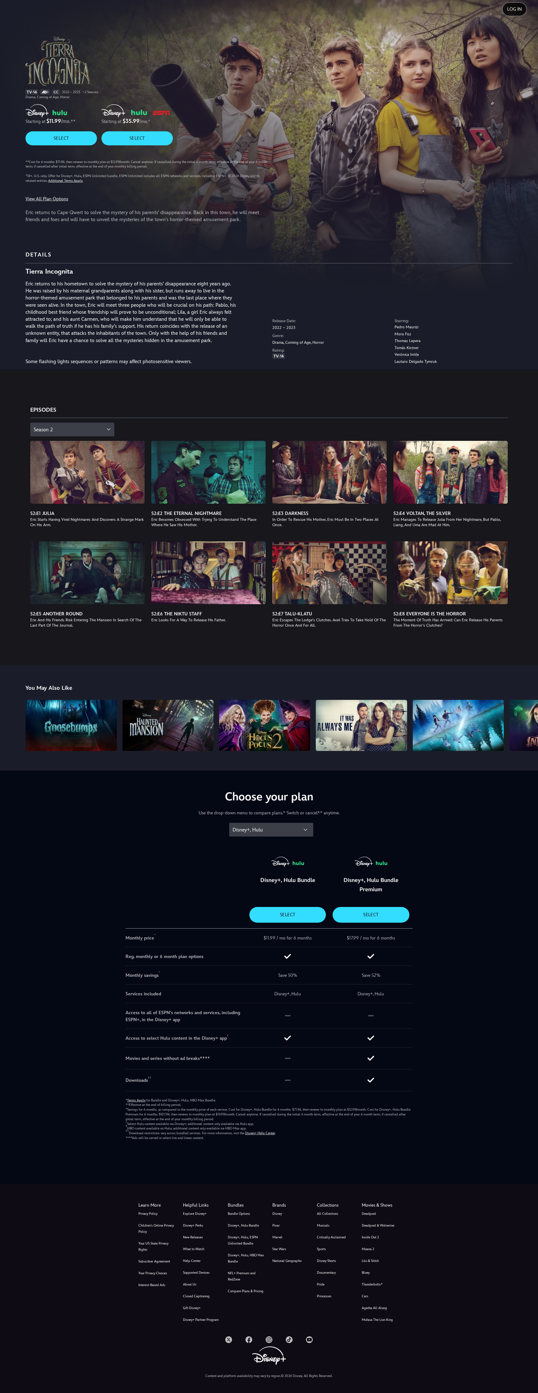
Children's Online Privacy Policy (156, 1229)
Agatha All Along (374, 1308)
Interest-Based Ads (151, 1285)
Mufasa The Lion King (377, 1320)
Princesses (324, 1296)
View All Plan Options (46, 198)
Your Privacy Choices (152, 1273)
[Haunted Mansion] (168, 725)
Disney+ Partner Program (201, 1320)
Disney (277, 1214)
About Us (189, 1284)
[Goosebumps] (71, 725)
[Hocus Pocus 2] (264, 725)
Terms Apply (136, 1100)
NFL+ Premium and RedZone (242, 1276)
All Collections (327, 1214)
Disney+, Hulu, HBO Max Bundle (246, 1258)
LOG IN (514, 9)
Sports (321, 1249)
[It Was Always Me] (361, 725)
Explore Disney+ (195, 1214)
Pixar (276, 1225)
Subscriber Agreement (154, 1261)
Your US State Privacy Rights (153, 1246)
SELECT (61, 138)
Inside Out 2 (370, 1237)
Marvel (277, 1237)
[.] (228, 1339)
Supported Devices (196, 1273)
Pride (320, 1284)
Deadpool (369, 1214)
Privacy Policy (147, 1214)
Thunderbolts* (372, 1284)
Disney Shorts (326, 1261)
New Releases (193, 1237)
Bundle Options (239, 1214)
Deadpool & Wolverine (378, 1225)
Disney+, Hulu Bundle (243, 1225)
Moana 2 (368, 1249)
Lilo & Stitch (370, 1261)
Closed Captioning (196, 1296)
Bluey (366, 1273)
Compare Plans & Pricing (245, 1291)
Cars (365, 1296)
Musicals (323, 1225)
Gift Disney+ (192, 1308)
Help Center (192, 1261)
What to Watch (193, 1249)
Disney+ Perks (193, 1225)
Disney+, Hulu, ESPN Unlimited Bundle (243, 1240)
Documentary (326, 1273)
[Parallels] (458, 725)
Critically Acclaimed (331, 1237)
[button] (202, 1205)
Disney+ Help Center (260, 1133)
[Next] (527, 724)
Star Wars (279, 1249)
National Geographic (287, 1261)
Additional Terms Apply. (65, 181)
